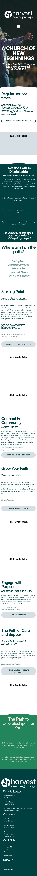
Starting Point (18, 261)
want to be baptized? (18, 508)
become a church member (18, 455)
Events (6, 849)
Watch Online (8, 845)
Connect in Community (18, 264)
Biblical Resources (7, 500)
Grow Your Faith (18, 268)
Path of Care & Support (18, 275)
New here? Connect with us (18, 121)
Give (5, 851)
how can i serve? (18, 615)
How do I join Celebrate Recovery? (18, 671)
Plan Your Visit (8, 847)
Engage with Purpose (18, 271)
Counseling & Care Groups (10, 664)
